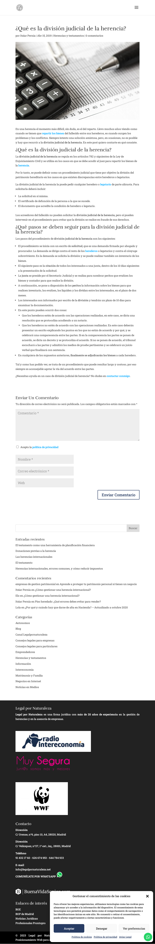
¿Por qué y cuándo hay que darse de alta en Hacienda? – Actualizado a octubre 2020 (76, 607)
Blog (18, 628)
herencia (23, 165)
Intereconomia (25, 669)
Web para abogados (49, 940)
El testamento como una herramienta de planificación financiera (55, 545)
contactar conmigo (118, 376)
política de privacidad (45, 447)
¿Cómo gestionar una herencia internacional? (63, 590)
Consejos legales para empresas (35, 640)
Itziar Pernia (28, 35)
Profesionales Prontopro (31, 923)
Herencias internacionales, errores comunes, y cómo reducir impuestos (59, 568)
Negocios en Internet (28, 681)
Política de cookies (82, 936)
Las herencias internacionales (34, 557)
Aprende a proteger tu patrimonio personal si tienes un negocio (98, 584)
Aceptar (69, 928)
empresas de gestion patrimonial (36, 584)
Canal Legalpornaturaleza (31, 634)
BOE (18, 909)
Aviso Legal (125, 936)
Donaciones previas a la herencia (36, 551)
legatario (105, 184)
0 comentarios (94, 35)
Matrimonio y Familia (29, 675)
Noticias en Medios (27, 687)
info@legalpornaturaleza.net (33, 869)
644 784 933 (56, 858)
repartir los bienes (53, 133)
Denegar (101, 928)
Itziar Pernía (23, 601)
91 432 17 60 (23, 858)
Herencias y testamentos (68, 35)
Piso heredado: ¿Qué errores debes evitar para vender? (68, 601)
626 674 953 (39, 858)
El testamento (24, 562)
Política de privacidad (105, 936)
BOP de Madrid (25, 914)
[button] (147, 896)
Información (23, 664)
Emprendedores (25, 652)
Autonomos (23, 623)
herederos (91, 251)
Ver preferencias (134, 928)
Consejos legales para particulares (36, 646)
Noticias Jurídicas (27, 918)
